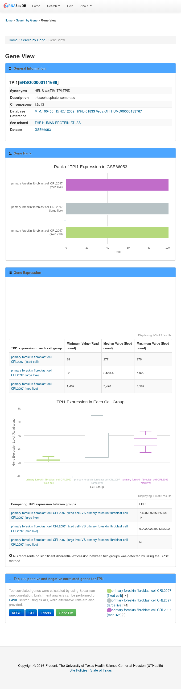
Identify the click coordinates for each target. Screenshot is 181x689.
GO (31, 612)
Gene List (66, 612)
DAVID (13, 599)
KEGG (16, 612)
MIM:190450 (44, 111)
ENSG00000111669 (38, 82)
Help (70, 6)
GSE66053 (43, 129)
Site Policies (78, 670)
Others (46, 612)
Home (36, 6)
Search (52, 6)
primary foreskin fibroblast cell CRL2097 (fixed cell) (31, 359)
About (84, 6)
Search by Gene (26, 20)
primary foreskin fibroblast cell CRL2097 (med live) (31, 386)
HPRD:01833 (85, 111)
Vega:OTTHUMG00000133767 (119, 111)
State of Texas (101, 670)
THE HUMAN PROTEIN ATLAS (58, 122)
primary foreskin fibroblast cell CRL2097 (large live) (31, 372)
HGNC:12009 (64, 111)
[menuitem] (36, 6)
